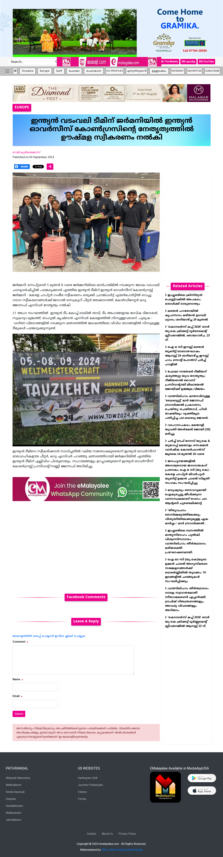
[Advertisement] (86, 545)
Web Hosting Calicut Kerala (126, 849)
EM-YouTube (206, 61)
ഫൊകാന (93, 71)
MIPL (105, 849)
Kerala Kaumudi (15, 792)
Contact (91, 833)
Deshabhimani (14, 806)
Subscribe (212, 71)
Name (16, 679)
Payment (177, 71)
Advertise (194, 71)
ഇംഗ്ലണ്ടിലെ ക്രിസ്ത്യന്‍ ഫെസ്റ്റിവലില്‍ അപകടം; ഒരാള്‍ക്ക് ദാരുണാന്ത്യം (183, 300)
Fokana (82, 792)
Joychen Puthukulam (90, 785)
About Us (107, 833)
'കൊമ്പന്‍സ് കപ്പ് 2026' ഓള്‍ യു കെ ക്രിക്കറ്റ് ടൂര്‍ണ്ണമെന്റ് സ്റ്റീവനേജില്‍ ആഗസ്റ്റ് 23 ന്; (187, 622)
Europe (44, 71)
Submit (19, 713)
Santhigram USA (87, 778)
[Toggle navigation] (7, 71)
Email (16, 696)
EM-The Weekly (169, 61)
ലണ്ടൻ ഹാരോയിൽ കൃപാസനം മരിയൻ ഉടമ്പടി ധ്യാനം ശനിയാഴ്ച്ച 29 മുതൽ (186, 315)
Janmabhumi (13, 819)
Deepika (11, 799)
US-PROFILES (114, 71)
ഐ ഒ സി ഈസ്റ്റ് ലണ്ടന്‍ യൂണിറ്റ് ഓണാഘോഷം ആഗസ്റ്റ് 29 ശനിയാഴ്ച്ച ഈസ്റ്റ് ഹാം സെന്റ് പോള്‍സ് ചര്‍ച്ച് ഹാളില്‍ (187, 355)
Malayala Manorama (18, 778)
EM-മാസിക (188, 61)
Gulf (59, 71)
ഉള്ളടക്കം (159, 71)
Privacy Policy (127, 833)
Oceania (27, 71)
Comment (19, 641)
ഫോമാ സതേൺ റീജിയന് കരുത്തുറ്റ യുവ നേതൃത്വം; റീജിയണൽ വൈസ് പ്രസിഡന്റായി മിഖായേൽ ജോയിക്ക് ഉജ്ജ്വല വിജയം (186, 380)
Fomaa (82, 799)
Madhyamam (13, 812)
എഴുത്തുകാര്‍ (136, 71)
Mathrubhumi (13, 785)
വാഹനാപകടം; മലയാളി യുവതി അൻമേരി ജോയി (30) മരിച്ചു (187, 430)
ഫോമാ (74, 71)
